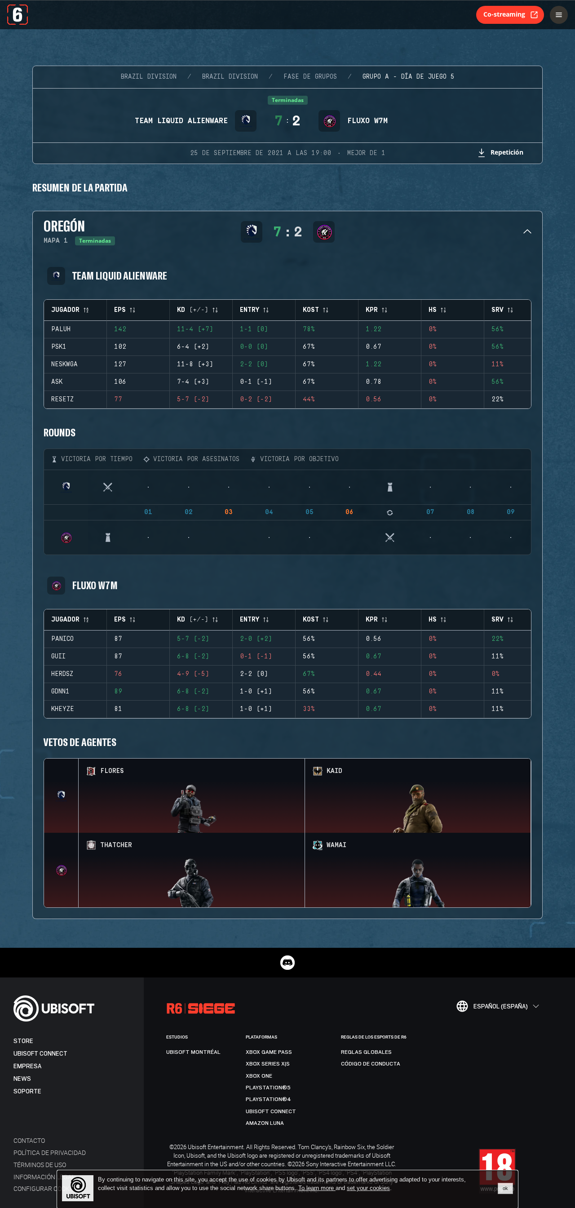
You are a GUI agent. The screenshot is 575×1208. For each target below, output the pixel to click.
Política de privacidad (49, 1152)
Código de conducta (370, 1064)
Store (23, 1041)
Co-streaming (504, 14)
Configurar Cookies (46, 1188)
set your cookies (368, 1188)
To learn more (317, 1188)
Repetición (507, 152)
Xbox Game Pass (269, 1052)
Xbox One (259, 1076)
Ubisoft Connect (40, 1053)
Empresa (27, 1066)
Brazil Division (149, 76)
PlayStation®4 (268, 1099)
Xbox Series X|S (268, 1064)
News (22, 1078)
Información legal (44, 1176)
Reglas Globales (366, 1052)
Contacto (29, 1140)
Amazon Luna (265, 1123)
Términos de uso (39, 1164)
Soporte (27, 1091)
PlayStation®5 (268, 1087)
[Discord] (287, 963)
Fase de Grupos (310, 76)
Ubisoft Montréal (193, 1052)
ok (505, 1188)
